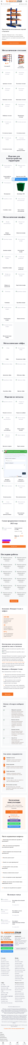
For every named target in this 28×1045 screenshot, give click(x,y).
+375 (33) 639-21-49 (6, 4)
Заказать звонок (23, 4)
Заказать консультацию (14, 43)
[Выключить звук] (24, 451)
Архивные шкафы (18, 963)
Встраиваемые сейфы (5, 986)
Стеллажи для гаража (5, 971)
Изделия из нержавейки (19, 994)
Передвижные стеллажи (5, 970)
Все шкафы (17, 959)
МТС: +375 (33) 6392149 (6, 936)
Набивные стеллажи (5, 966)
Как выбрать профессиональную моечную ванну (18, 923)
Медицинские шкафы (19, 975)
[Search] (26, 1)
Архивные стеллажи (5, 961)
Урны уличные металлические (6, 1002)
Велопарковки (3, 997)
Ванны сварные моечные (20, 988)
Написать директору (21, 948)
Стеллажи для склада (5, 975)
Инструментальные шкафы (20, 970)
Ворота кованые (18, 991)
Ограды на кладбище (19, 1001)
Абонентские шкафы (19, 961)
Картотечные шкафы (19, 971)
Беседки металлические (19, 986)
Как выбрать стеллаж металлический (17, 911)
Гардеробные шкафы (19, 966)
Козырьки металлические (20, 996)
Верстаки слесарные (19, 989)
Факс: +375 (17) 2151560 (6, 939)
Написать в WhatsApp (14, 823)
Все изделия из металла (19, 984)
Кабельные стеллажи (5, 963)
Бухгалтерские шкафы (19, 965)
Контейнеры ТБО (4, 999)
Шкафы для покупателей (19, 968)
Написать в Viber (14, 820)
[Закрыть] (25, 451)
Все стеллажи (3, 959)
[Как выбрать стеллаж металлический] (6, 913)
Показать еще (14, 601)
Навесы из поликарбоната (20, 998)
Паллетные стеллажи (5, 968)
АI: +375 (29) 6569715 (5, 938)
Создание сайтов (7, 1028)
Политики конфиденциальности (14, 1006)
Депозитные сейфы (4, 988)
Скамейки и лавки (4, 1001)
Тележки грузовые (18, 999)
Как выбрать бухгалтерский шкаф (18, 901)
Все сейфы (3, 984)
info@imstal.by (18, 936)
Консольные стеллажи (5, 965)
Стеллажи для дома (4, 973)
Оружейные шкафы (18, 976)
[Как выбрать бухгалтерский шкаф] (6, 903)
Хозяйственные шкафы (19, 978)
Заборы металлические (19, 993)
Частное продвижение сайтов (18, 1028)
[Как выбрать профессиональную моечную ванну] (6, 924)
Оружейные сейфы (4, 992)
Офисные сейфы (4, 994)
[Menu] (1, 1)
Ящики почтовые (18, 980)
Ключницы (17, 973)
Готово (24, 473)
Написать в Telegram (14, 826)
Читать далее (7, 694)
